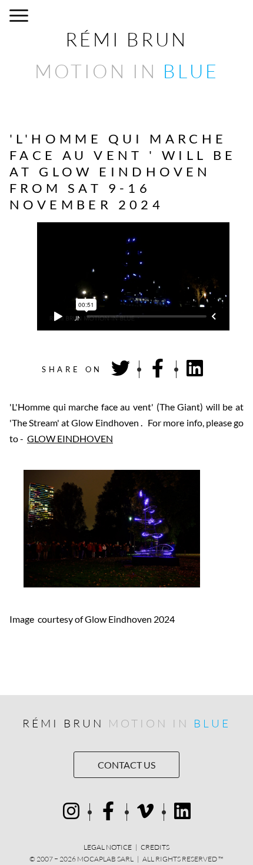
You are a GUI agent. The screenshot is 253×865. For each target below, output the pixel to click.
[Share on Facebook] (157, 369)
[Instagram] (71, 811)
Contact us (126, 764)
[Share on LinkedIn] (194, 369)
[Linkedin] (182, 811)
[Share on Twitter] (120, 369)
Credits (155, 847)
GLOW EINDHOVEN (70, 438)
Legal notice (108, 847)
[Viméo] (145, 811)
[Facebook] (108, 811)
